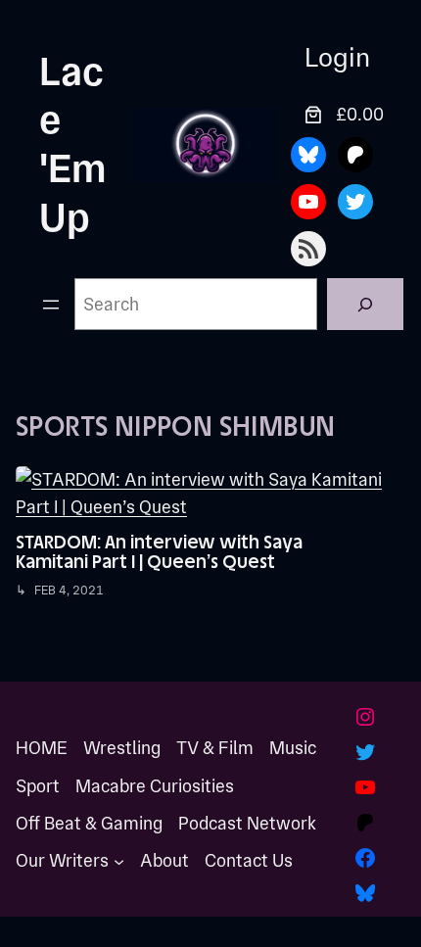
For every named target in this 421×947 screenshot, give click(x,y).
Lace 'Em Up (72, 144)
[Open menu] (51, 304)
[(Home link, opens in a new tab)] (205, 145)
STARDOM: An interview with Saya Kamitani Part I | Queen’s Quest (159, 552)
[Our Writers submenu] (119, 861)
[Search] (365, 304)
